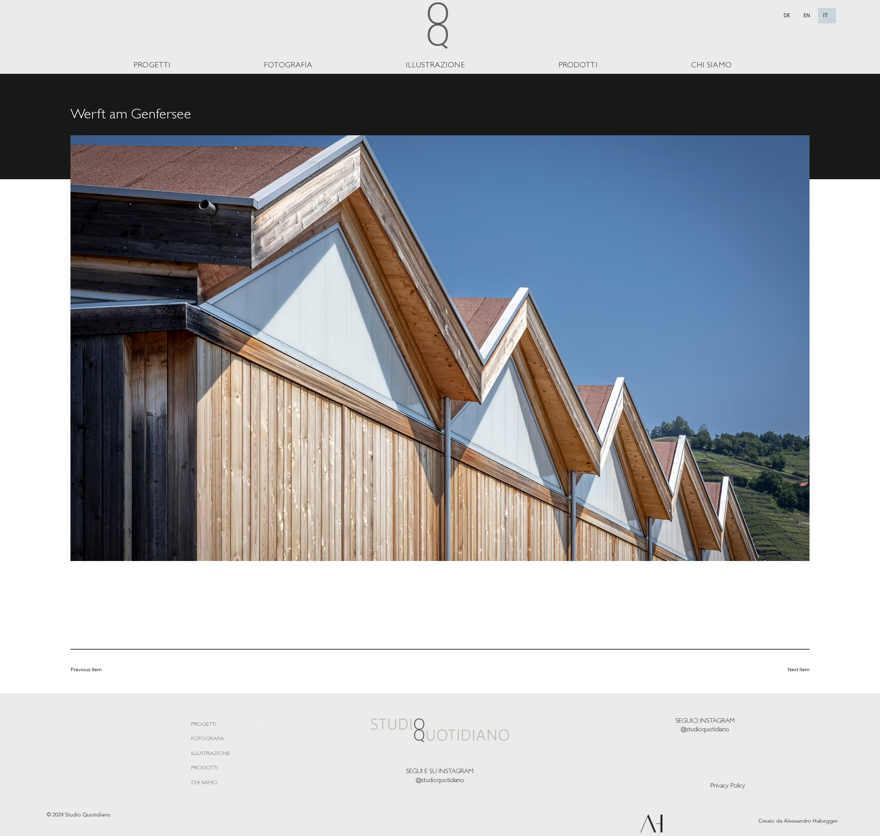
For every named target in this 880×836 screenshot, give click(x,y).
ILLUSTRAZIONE (210, 754)
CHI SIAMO (204, 783)
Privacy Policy (727, 786)
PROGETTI (203, 725)
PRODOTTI (204, 768)
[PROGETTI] (257, 725)
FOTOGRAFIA (207, 739)
